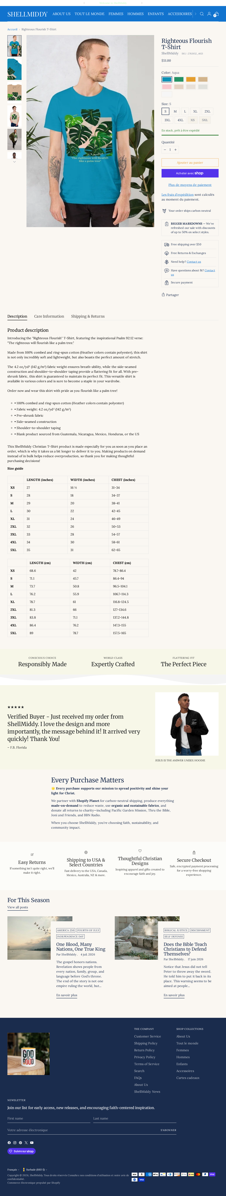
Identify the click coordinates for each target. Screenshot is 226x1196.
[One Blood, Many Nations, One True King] (39, 958)
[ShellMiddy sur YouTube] (32, 1143)
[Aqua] (167, 79)
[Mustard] (191, 79)
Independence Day (70, 936)
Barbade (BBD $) (35, 1169)
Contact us (194, 261)
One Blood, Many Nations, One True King (80, 947)
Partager (172, 295)
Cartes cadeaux (188, 1078)
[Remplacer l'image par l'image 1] (14, 46)
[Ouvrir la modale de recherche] (201, 13)
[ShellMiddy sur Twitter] (26, 1143)
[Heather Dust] (191, 87)
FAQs (138, 1078)
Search (139, 1071)
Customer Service (147, 1036)
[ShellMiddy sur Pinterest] (21, 1143)
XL (195, 111)
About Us (141, 1085)
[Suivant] (142, 3)
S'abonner (168, 1130)
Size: (166, 104)
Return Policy (144, 1050)
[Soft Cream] (179, 87)
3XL (167, 120)
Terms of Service (146, 1064)
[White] (167, 94)
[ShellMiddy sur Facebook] (9, 1143)
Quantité (168, 142)
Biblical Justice (176, 930)
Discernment (200, 930)
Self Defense (174, 936)
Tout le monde (187, 1043)
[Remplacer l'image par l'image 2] (14, 69)
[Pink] (167, 87)
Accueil (12, 29)
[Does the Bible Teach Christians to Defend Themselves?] (147, 958)
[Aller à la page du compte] (209, 13)
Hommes (183, 1057)
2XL (207, 111)
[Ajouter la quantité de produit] (175, 149)
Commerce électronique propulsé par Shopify (33, 1182)
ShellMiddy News (147, 1092)
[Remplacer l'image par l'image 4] (14, 116)
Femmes (182, 1050)
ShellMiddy (170, 53)
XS (193, 120)
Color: (170, 72)
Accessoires (185, 1071)
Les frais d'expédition (178, 195)
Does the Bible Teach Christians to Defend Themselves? (185, 949)
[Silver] (203, 87)
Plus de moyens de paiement (190, 185)
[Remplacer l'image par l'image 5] (14, 139)
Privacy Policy (144, 1057)
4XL (180, 120)
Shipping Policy (145, 1043)
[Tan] (203, 79)
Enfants (182, 1064)
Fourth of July (88, 930)
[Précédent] (84, 3)
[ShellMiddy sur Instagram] (15, 1143)
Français (12, 1169)
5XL (205, 120)
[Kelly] (179, 79)
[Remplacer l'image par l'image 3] (14, 92)
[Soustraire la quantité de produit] (165, 149)
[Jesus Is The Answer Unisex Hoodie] (187, 724)
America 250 (65, 930)
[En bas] (14, 161)
